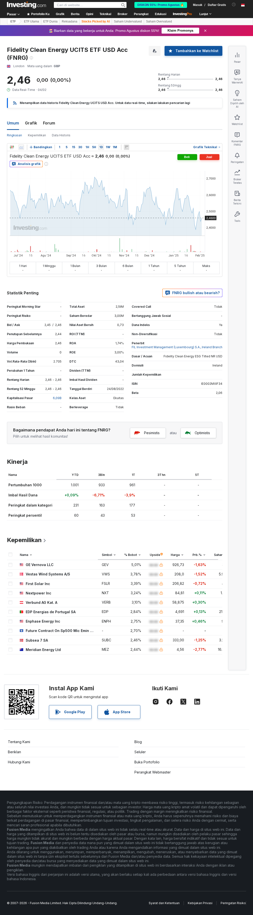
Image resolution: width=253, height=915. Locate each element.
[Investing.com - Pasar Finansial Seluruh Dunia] (26, 4)
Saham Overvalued (159, 21)
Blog (138, 742)
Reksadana (69, 21)
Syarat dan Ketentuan (164, 903)
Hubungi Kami (19, 762)
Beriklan (14, 752)
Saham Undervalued (128, 21)
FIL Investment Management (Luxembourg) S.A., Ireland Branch (177, 347)
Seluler (140, 752)
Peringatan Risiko (233, 903)
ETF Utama (31, 21)
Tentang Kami (19, 742)
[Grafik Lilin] (12, 147)
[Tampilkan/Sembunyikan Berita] (126, 147)
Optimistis (202, 433)
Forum (49, 123)
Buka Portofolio (147, 762)
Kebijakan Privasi (200, 903)
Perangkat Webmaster (152, 772)
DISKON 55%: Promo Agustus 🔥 (160, 5)
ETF (13, 21)
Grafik (31, 123)
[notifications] (234, 4)
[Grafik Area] (21, 147)
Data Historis (61, 135)
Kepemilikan (37, 135)
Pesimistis (152, 433)
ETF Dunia (50, 21)
